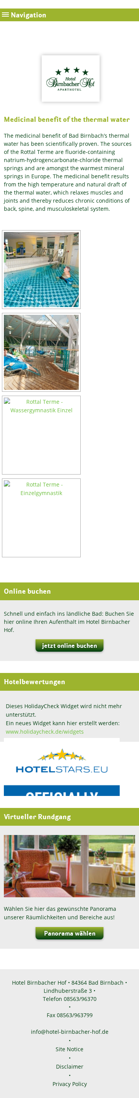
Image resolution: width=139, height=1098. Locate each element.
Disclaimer (69, 1066)
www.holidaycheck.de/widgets (45, 731)
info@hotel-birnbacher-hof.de (69, 1031)
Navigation (28, 14)
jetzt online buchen (69, 645)
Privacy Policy (70, 1084)
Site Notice (69, 1049)
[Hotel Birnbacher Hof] (70, 105)
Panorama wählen (69, 933)
